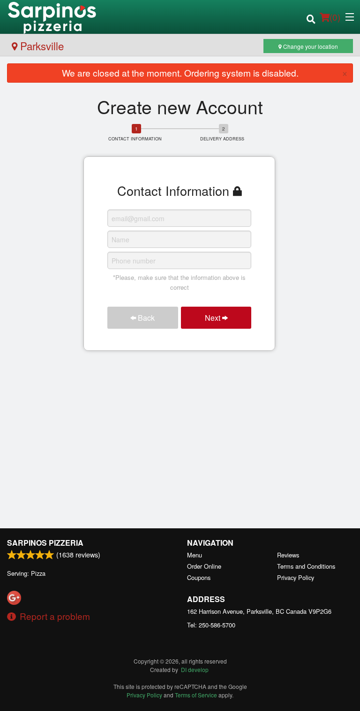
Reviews (288, 554)
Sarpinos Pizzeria (45, 542)
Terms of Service (196, 695)
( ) (335, 16)
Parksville (40, 45)
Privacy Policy (295, 577)
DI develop (195, 669)
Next (213, 317)
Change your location (310, 46)
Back (145, 317)
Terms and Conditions (306, 566)
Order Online (204, 566)
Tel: (211, 624)
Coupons (198, 577)
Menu (194, 554)
